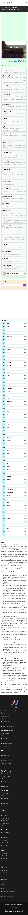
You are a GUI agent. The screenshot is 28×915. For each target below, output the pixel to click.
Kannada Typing (5, 783)
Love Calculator (5, 832)
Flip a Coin (4, 840)
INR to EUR (4, 882)
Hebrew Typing (5, 823)
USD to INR (4, 872)
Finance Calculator (6, 721)
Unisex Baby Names (6, 738)
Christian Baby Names (7, 743)
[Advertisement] (14, 27)
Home (2, 7)
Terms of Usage (14, 907)
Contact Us (9, 906)
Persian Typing (5, 820)
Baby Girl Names (5, 735)
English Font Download (7, 760)
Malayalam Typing (6, 776)
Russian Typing (5, 825)
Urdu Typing (4, 815)
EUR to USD (4, 858)
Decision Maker (5, 842)
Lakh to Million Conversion (8, 726)
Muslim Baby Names (6, 746)
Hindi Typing (4, 781)
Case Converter (5, 716)
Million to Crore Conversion (8, 894)
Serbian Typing (5, 806)
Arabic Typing (5, 812)
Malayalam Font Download (8, 758)
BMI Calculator (5, 713)
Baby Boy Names (5, 733)
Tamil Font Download (6, 763)
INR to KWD (4, 870)
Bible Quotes (5, 855)
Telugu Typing (5, 786)
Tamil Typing (4, 778)
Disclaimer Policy (21, 906)
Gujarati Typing (5, 818)
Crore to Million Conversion (8, 896)
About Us (4, 906)
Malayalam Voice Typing (7, 773)
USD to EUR (4, 860)
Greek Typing (5, 803)
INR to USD (4, 867)
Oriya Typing (5, 800)
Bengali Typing (5, 795)
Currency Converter (6, 718)
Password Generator (6, 835)
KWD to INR (4, 884)
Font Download (5, 755)
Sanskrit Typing (5, 798)
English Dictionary (6, 752)
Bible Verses (7, 7)
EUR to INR (4, 879)
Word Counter (5, 837)
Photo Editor (5, 845)
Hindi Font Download (6, 765)
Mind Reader (5, 853)
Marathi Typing (5, 793)
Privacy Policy (15, 906)
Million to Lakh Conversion (8, 891)
